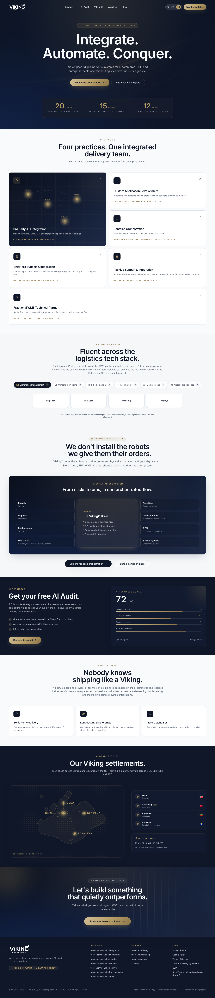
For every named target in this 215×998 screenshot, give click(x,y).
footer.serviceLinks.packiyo (104, 968)
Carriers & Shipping (69, 385)
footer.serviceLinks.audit (102, 976)
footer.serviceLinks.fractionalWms (107, 972)
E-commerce (128, 385)
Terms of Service (180, 959)
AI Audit (85, 7)
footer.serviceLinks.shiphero (104, 963)
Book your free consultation (105, 921)
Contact (135, 963)
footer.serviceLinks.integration (105, 950)
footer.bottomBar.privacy (144, 990)
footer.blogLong (139, 959)
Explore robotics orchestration (86, 563)
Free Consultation (195, 7)
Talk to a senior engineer (131, 563)
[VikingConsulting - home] (17, 7)
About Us (112, 7)
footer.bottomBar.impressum (194, 990)
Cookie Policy (178, 954)
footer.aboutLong (139, 950)
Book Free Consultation (88, 82)
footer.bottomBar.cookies (169, 990)
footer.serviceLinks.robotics (104, 959)
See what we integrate (128, 82)
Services (69, 7)
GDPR (175, 968)
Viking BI (98, 7)
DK (172, 7)
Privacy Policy (179, 950)
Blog (125, 7)
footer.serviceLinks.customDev (105, 954)
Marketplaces (155, 385)
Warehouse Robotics (186, 385)
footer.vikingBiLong (140, 954)
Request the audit (23, 640)
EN (178, 7)
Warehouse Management (34, 385)
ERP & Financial (100, 385)
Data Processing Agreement (185, 963)
